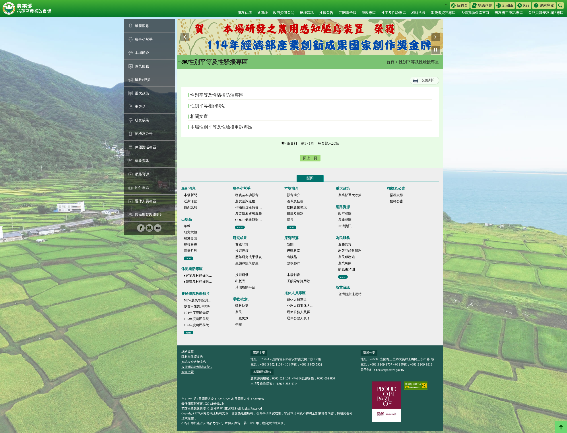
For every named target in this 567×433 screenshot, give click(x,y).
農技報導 (190, 244)
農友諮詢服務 (245, 201)
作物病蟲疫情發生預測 (249, 207)
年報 (187, 226)
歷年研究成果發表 (248, 257)
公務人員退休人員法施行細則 (301, 306)
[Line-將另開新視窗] (157, 230)
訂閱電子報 (347, 13)
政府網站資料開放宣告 (196, 367)
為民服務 (142, 66)
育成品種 (242, 244)
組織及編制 (295, 213)
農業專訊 (190, 238)
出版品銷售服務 (349, 251)
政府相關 (344, 213)
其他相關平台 (245, 287)
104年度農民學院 (196, 312)
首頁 (390, 62)
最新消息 (142, 26)
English (507, 5)
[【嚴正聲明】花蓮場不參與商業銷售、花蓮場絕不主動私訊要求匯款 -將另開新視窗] (310, 37)
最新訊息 (190, 207)
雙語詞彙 (485, 5)
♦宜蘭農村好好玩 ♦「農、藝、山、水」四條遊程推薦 (198, 275)
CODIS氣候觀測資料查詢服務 (249, 220)
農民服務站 (346, 257)
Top (561, 427)
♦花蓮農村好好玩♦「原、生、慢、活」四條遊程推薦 (198, 282)
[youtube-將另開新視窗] (150, 230)
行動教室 (293, 251)
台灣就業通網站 (349, 294)
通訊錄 (262, 13)
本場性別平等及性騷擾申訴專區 (221, 127)
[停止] (435, 50)
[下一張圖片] (435, 37)
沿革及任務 (295, 201)
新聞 (290, 244)
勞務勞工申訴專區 (509, 13)
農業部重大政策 (349, 195)
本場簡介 (142, 53)
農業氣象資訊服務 (248, 213)
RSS (526, 5)
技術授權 (242, 251)
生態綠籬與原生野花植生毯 (249, 263)
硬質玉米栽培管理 (197, 306)
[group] (310, 37)
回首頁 (462, 5)
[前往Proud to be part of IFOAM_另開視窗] (386, 401)
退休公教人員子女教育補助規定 (301, 318)
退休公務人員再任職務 (301, 312)
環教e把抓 (143, 80)
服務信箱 (245, 13)
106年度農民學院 (196, 325)
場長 (290, 220)
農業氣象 (344, 263)
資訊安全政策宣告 (193, 362)
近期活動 (190, 201)
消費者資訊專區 (443, 13)
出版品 (140, 107)
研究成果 (142, 120)
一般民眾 (242, 318)
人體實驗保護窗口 (475, 13)
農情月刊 (190, 251)
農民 (238, 312)
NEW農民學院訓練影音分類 (198, 300)
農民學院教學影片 (149, 214)
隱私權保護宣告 (192, 356)
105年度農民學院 (196, 319)
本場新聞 (190, 195)
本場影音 (293, 275)
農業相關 (344, 220)
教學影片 (293, 263)
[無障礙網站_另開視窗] (415, 385)
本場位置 (187, 372)
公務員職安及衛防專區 (546, 13)
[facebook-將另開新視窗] (141, 230)
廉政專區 (369, 13)
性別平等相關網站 (208, 105)
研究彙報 (190, 232)
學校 (238, 324)
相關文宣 (199, 116)
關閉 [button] (310, 178)
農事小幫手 (144, 39)
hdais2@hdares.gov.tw (390, 370)
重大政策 (142, 93)
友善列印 (428, 80)
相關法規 (418, 13)
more (188, 258)
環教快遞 (242, 306)
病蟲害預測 (346, 269)
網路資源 (142, 174)
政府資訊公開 (283, 13)
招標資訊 (307, 13)
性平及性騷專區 (393, 13)
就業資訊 (142, 161)
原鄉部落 (291, 238)
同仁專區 (142, 188)
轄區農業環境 (297, 207)
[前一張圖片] (185, 37)
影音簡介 (293, 195)
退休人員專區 (145, 201)
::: (446, 3)
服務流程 (344, 244)
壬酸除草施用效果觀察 (301, 281)
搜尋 (560, 5)
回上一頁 (310, 158)
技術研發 (242, 275)
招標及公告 (144, 134)
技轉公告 (326, 13)
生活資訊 (344, 226)
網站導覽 (547, 5)
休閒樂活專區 (145, 147)
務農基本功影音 (246, 195)
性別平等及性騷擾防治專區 (216, 95)
